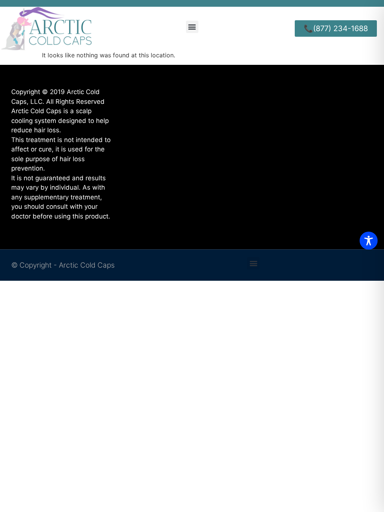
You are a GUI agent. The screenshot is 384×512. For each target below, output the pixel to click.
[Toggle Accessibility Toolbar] (368, 240)
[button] (192, 27)
